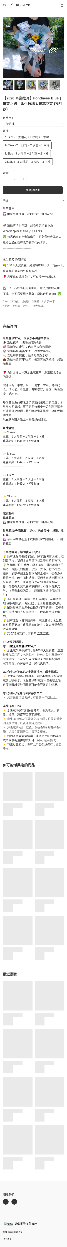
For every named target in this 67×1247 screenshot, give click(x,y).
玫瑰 (26, 301)
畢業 (36, 301)
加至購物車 (33, 190)
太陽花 (39, 305)
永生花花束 (11, 301)
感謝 (7, 305)
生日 (28, 305)
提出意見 (7, 1239)
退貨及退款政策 (15, 1232)
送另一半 (49, 301)
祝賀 (17, 305)
